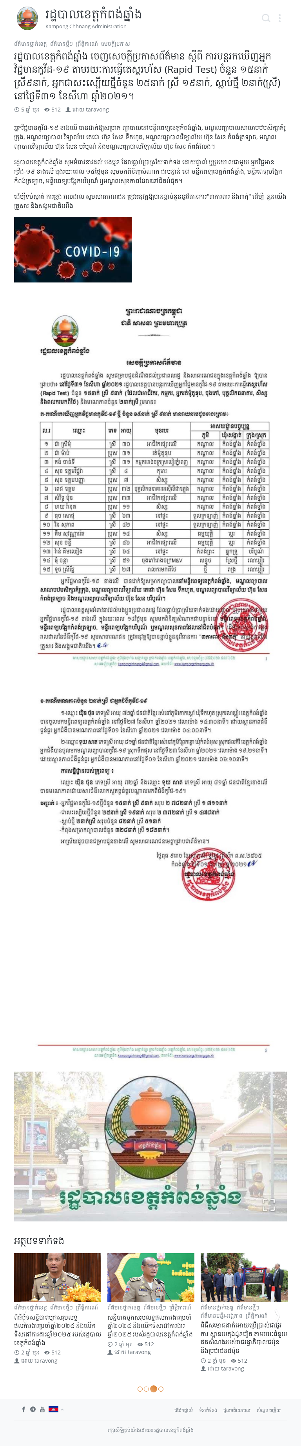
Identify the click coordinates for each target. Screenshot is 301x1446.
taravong (97, 109)
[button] (279, 18)
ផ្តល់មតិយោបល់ (236, 1410)
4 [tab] (159, 1388)
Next (277, 1316)
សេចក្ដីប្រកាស (115, 43)
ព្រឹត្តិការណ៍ (87, 43)
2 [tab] (146, 1389)
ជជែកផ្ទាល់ (183, 1410)
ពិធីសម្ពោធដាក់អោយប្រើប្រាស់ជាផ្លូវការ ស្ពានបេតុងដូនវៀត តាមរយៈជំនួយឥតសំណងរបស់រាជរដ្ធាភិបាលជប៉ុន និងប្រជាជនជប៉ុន (150, 1338)
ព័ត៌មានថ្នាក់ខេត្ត (30, 43)
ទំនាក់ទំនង (208, 1410)
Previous (23, 1316)
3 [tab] (152, 1389)
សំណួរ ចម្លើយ (269, 1410)
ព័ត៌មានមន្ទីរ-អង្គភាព (128, 1315)
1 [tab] (140, 1389)
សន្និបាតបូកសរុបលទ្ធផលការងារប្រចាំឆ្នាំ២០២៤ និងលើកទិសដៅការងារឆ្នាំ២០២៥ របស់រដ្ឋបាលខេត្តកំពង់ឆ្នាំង (57, 1325)
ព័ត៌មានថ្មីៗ (61, 43)
